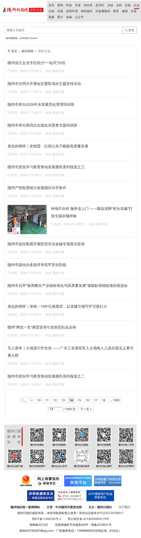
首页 (51, 5)
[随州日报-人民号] (126, 436)
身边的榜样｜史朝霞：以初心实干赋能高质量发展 (48, 146)
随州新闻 (27, 51)
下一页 (84, 409)
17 (95, 400)
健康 (125, 11)
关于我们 (124, 507)
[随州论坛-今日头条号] (59, 458)
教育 (116, 11)
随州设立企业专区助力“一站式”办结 (36, 62)
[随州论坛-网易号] (126, 458)
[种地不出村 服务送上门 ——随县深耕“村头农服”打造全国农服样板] (27, 219)
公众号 (79, 17)
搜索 (131, 30)
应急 (128, 5)
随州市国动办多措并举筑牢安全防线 (37, 264)
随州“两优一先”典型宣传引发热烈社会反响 (42, 327)
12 (55, 400)
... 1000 (115, 400)
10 (39, 400)
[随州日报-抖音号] (81, 458)
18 (103, 400)
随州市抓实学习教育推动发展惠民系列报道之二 (46, 376)
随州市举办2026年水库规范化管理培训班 (41, 104)
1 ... (24, 400)
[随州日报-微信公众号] (59, 436)
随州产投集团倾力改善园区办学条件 (37, 187)
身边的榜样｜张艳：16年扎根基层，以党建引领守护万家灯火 (57, 306)
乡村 (119, 5)
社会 (137, 5)
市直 (78, 5)
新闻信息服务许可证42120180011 (101, 513)
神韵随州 (87, 11)
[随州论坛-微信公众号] (81, 436)
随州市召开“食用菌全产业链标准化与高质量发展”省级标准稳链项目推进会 (68, 285)
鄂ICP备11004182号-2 (46, 519)
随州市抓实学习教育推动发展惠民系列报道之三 (46, 166)
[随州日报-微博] (104, 436)
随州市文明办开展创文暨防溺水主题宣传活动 (44, 83)
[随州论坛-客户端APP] (15, 458)
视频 (51, 17)
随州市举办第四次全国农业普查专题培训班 (42, 125)
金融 (69, 17)
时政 (69, 5)
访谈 (51, 11)
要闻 (60, 5)
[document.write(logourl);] (23, 9)
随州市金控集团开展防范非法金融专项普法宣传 (46, 243)
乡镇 (110, 5)
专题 (60, 11)
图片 (60, 17)
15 (79, 400)
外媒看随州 (102, 11)
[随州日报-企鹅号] (104, 458)
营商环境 (72, 11)
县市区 (99, 5)
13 (63, 400)
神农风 (88, 5)
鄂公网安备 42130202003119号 (88, 519)
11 (47, 400)
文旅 (134, 11)
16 (87, 400)
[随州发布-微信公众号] (37, 436)
